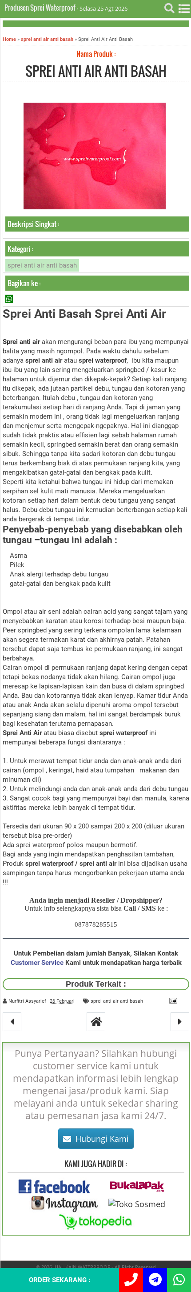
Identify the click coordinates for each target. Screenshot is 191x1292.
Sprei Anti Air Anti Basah (96, 71)
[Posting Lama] (180, 1021)
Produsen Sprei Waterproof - (42, 7)
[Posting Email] (171, 1000)
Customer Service (37, 963)
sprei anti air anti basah (42, 265)
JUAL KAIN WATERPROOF (81, 1267)
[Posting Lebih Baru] (12, 1021)
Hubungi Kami (102, 1138)
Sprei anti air (21, 342)
